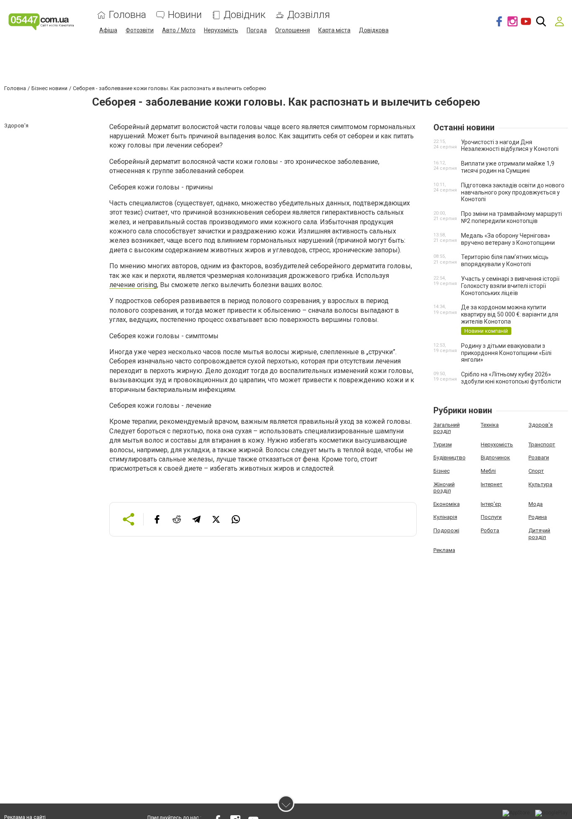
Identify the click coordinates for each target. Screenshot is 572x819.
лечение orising (133, 285)
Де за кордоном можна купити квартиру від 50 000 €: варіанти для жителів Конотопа (509, 314)
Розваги (538, 457)
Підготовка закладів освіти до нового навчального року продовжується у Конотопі (512, 192)
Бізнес (441, 471)
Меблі (488, 471)
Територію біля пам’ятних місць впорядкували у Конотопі (505, 260)
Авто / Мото (179, 30)
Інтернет (491, 484)
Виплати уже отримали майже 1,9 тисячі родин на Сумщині (507, 167)
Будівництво (449, 457)
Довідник (244, 15)
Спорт (536, 471)
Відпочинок (495, 457)
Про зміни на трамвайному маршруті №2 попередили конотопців (511, 217)
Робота (490, 530)
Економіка (446, 504)
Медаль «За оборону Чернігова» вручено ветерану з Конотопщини (508, 239)
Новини (185, 15)
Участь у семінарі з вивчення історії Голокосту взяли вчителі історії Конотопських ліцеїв (510, 285)
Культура (540, 484)
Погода (257, 30)
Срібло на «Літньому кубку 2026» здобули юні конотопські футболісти (511, 378)
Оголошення (292, 30)
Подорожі (446, 530)
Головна (127, 15)
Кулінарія (445, 517)
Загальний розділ (446, 428)
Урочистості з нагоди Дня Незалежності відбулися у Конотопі (510, 146)
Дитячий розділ (539, 533)
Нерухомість (221, 30)
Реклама (444, 550)
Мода (535, 504)
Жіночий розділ (444, 487)
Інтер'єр (491, 504)
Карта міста (334, 30)
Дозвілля (308, 15)
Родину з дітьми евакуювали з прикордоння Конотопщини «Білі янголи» (506, 352)
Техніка (490, 425)
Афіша (108, 30)
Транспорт (541, 444)
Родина (537, 517)
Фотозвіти (140, 30)
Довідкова (374, 30)
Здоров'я (540, 425)
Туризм (442, 444)
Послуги (491, 517)
